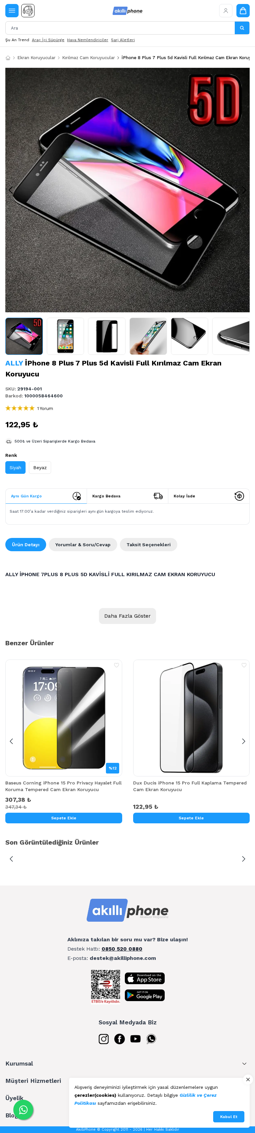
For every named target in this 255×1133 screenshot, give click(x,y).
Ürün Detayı (26, 544)
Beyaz (40, 467)
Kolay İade (184, 496)
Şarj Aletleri (123, 40)
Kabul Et (228, 1116)
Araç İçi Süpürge (48, 40)
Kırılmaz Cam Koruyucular (88, 57)
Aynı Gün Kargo (26, 496)
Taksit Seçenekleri (149, 544)
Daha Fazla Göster (127, 616)
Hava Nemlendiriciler (87, 40)
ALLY (14, 363)
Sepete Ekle (63, 818)
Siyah (15, 467)
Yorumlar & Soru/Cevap (83, 544)
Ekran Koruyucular (36, 57)
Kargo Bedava (106, 496)
